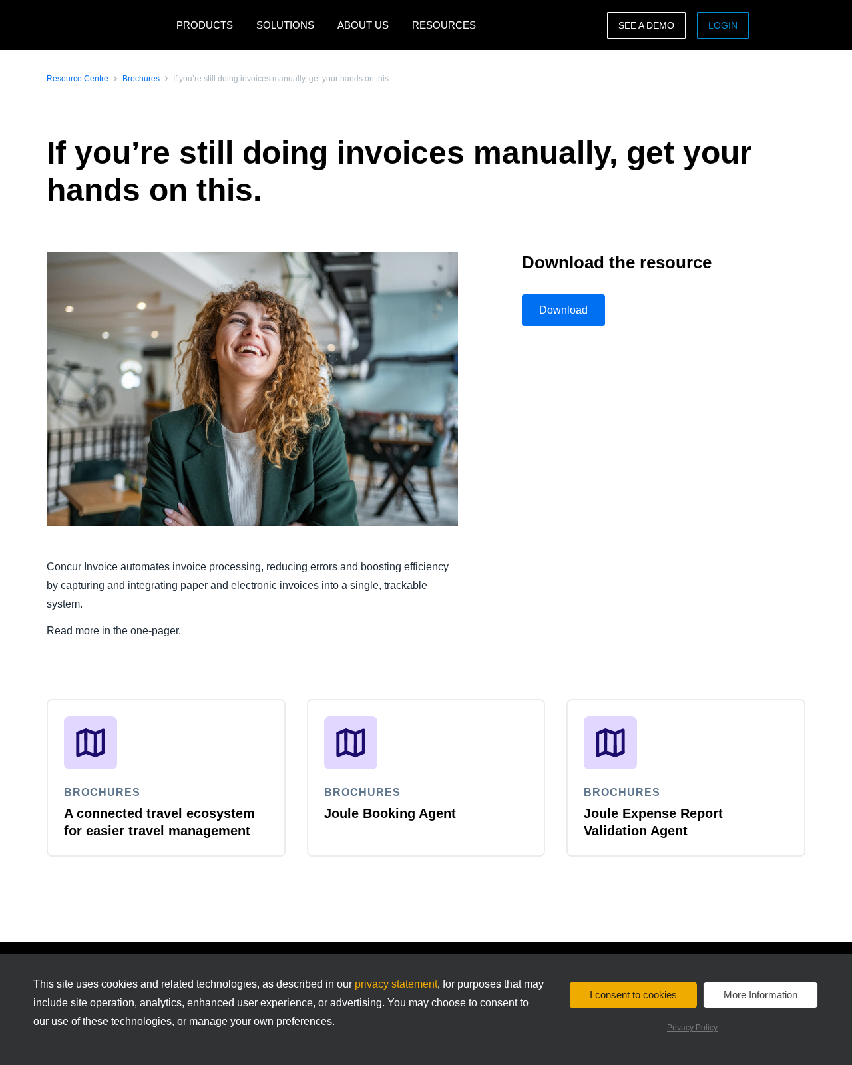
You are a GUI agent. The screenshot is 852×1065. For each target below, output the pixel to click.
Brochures (141, 78)
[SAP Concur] (108, 25)
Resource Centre (77, 78)
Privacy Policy (692, 1027)
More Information (760, 994)
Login (723, 25)
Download (563, 310)
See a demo (646, 25)
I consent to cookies (633, 994)
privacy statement (396, 984)
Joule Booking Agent (390, 813)
